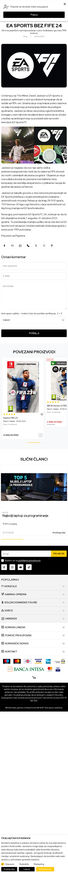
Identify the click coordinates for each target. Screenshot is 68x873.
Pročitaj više (59, 532)
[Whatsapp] (20, 245)
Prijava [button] (34, 14)
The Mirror (22, 95)
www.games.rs (18, 707)
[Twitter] (36, 245)
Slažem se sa (22, 560)
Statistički (24, 864)
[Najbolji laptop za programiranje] (34, 487)
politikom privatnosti (29, 560)
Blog (5, 512)
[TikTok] (29, 567)
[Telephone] (44, 245)
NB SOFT (40, 707)
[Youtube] (20, 567)
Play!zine (20, 235)
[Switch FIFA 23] (23, 387)
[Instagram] (12, 567)
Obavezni (9, 864)
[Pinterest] (52, 245)
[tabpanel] (23, 398)
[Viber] (28, 245)
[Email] (12, 245)
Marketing (39, 864)
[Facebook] (4, 245)
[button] (42, 414)
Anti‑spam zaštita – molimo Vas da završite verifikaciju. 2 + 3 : (32, 313)
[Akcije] (50, 359)
